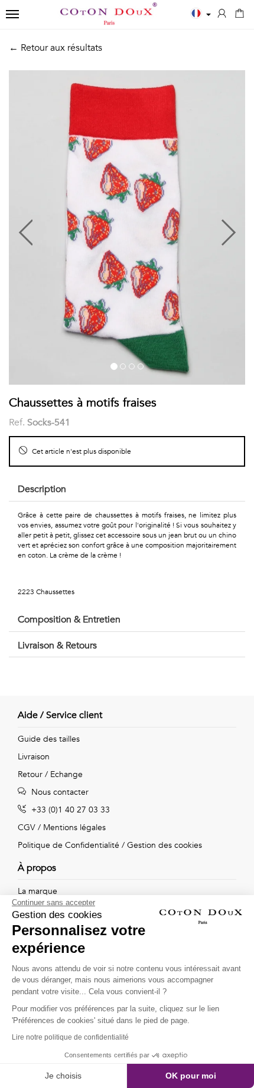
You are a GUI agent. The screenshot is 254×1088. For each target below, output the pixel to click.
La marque (37, 891)
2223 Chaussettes (46, 592)
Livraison (34, 756)
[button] (68, 227)
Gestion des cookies (164, 845)
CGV (26, 827)
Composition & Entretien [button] (69, 619)
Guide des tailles (49, 739)
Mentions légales (74, 827)
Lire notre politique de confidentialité (70, 1037)
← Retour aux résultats (55, 47)
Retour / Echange (50, 774)
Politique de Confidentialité (68, 845)
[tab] (127, 490)
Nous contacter (59, 792)
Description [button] (42, 489)
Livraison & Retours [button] (57, 645)
